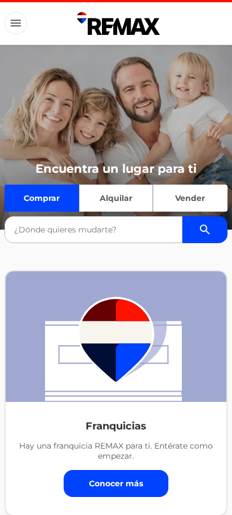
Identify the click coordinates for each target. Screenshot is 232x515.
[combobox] (93, 229)
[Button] (16, 23)
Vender (190, 198)
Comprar (42, 198)
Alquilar (116, 198)
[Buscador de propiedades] (204, 229)
